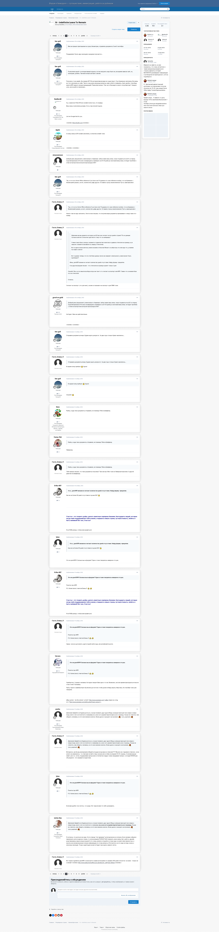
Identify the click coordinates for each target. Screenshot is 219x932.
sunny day (58, 818)
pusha (58, 709)
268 (58, 312)
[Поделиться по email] (58, 915)
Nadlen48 (57, 99)
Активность (60, 9)
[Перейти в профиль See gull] (58, 47)
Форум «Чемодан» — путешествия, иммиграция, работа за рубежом (81, 3)
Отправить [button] (133, 902)
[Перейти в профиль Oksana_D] (145, 40)
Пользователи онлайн (91, 13)
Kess (58, 407)
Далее (83, 35)
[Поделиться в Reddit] (56, 915)
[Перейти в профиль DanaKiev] (51, 23)
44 (59, 452)
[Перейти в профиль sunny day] (58, 824)
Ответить (134, 29)
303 (58, 671)
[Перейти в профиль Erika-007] (58, 491)
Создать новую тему (118, 29)
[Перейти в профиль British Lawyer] (145, 35)
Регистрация (164, 3)
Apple (58, 130)
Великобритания (81, 24)
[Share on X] (50, 915)
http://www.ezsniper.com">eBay (98, 700)
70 (59, 144)
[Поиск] (168, 9)
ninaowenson (58, 155)
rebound (164, 39)
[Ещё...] (137, 41)
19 (58, 833)
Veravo (57, 656)
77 (59, 422)
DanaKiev (62, 24)
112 (59, 500)
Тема (101, 927)
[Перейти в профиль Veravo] (58, 662)
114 (59, 724)
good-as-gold (58, 297)
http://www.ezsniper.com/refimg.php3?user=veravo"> (85, 702)
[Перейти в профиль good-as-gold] (58, 303)
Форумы (51, 13)
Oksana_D (151, 39)
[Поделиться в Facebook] (53, 915)
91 (58, 552)
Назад (55, 35)
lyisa (57, 537)
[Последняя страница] (87, 36)
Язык (95, 927)
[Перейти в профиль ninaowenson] (58, 161)
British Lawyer (151, 34)
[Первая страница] (50, 36)
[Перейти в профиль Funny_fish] (58, 443)
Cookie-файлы (121, 927)
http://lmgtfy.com (78, 123)
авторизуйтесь (106, 882)
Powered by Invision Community (109, 929)
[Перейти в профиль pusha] (58, 715)
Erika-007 (57, 486)
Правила (69, 13)
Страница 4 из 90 (95, 35)
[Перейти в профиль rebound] (159, 40)
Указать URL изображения (128, 895)
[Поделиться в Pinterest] (61, 915)
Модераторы (78, 13)
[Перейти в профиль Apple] (58, 136)
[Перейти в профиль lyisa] (58, 543)
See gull (58, 41)
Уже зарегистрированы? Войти (147, 3)
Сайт (52, 9)
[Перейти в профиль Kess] (58, 413)
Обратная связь (110, 927)
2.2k (58, 114)
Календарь (60, 13)
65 (59, 56)
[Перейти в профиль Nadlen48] (58, 105)
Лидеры (102, 13)
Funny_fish (58, 437)
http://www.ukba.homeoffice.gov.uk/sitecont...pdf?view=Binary (96, 862)
